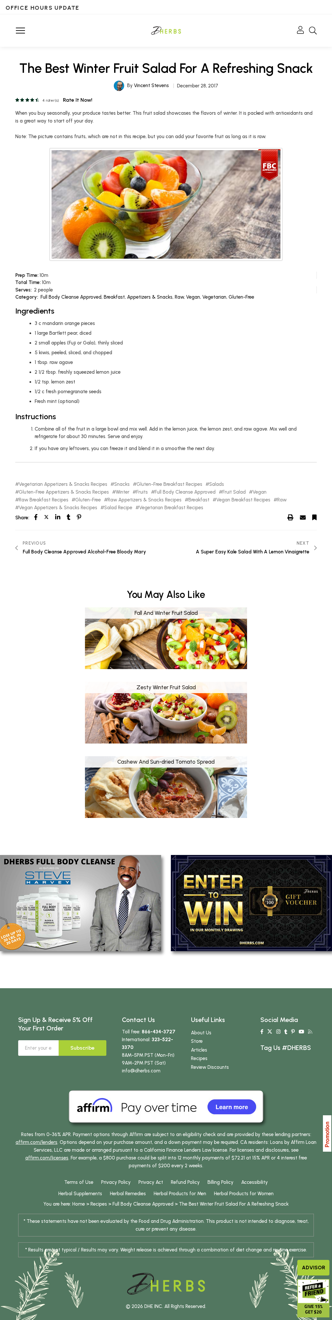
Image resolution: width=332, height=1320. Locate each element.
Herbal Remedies (128, 1194)
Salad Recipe (118, 508)
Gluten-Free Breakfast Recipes (169, 484)
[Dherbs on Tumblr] (285, 1032)
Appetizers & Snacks (149, 297)
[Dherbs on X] (269, 1032)
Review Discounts (210, 1067)
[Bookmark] (314, 517)
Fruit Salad (234, 492)
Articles (199, 1050)
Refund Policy (185, 1182)
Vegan (193, 297)
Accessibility (254, 1182)
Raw (179, 297)
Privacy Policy (116, 1182)
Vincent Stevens (151, 85)
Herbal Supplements (80, 1194)
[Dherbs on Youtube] (301, 1032)
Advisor (313, 1267)
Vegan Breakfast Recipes (243, 500)
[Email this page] (303, 517)
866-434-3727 (158, 1032)
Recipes (199, 1058)
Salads (216, 484)
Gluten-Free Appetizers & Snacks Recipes (64, 492)
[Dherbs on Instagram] (278, 1032)
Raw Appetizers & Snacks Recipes (145, 500)
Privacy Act (150, 1182)
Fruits (142, 492)
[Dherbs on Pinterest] (293, 1032)
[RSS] (310, 1032)
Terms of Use (78, 1182)
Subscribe (82, 1048)
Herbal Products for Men (180, 1194)
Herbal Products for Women (244, 1194)
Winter (122, 492)
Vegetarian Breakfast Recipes (171, 508)
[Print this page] (290, 517)
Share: (22, 518)
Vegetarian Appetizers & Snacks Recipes (63, 484)
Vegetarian (214, 297)
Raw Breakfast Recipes (43, 500)
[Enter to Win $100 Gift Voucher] (251, 903)
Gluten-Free (241, 297)
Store (197, 1041)
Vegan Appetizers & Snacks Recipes (58, 508)
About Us (201, 1033)
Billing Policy (220, 1182)
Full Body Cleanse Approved (71, 297)
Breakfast (114, 297)
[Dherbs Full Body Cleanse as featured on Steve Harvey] (80, 903)
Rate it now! (77, 100)
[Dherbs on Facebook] (261, 1032)
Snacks (122, 484)
